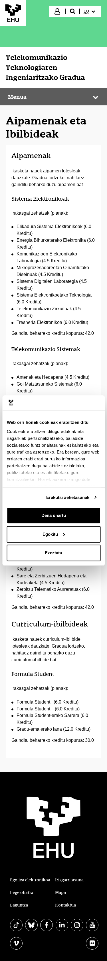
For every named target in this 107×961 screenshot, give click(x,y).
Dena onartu (53, 515)
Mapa (60, 892)
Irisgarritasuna (69, 880)
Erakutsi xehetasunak (68, 497)
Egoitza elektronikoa (30, 880)
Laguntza (19, 905)
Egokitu (50, 534)
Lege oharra (21, 892)
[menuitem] (90, 11)
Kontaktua (65, 905)
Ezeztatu (53, 552)
